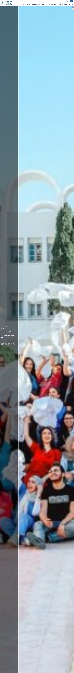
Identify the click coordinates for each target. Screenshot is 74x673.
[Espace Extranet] (71, 1)
